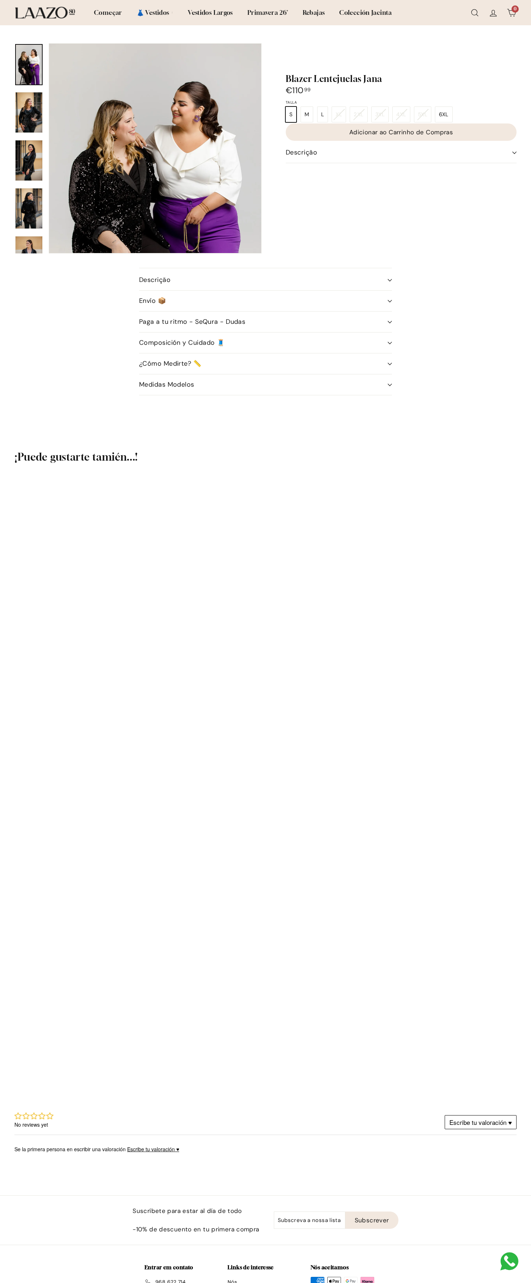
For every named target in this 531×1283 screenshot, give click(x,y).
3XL (381, 116)
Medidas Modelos (166, 384)
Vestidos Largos (210, 12)
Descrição (301, 152)
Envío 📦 (152, 300)
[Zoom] (155, 203)
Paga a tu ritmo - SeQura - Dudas (192, 321)
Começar (108, 12)
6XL (443, 114)
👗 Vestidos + (155, 12)
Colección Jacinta (365, 12)
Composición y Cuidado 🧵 (182, 342)
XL (341, 116)
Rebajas (314, 12)
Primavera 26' (267, 12)
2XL (360, 116)
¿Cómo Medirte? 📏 (170, 363)
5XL (424, 116)
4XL (403, 116)
